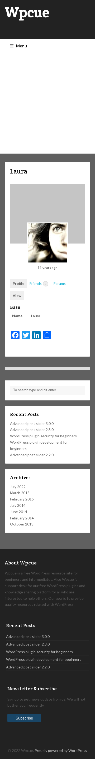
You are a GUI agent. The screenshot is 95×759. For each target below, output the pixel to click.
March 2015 (20, 492)
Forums (60, 283)
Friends (38, 283)
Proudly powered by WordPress (61, 750)
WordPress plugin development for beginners (43, 659)
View (17, 295)
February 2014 (22, 518)
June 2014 (18, 511)
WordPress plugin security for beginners (43, 436)
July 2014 (18, 505)
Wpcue (27, 12)
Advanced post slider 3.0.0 (32, 423)
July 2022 (18, 486)
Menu (21, 45)
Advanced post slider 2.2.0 (32, 455)
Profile (18, 283)
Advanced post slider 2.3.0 (32, 429)
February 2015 (22, 499)
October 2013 (22, 524)
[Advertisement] (47, 103)
